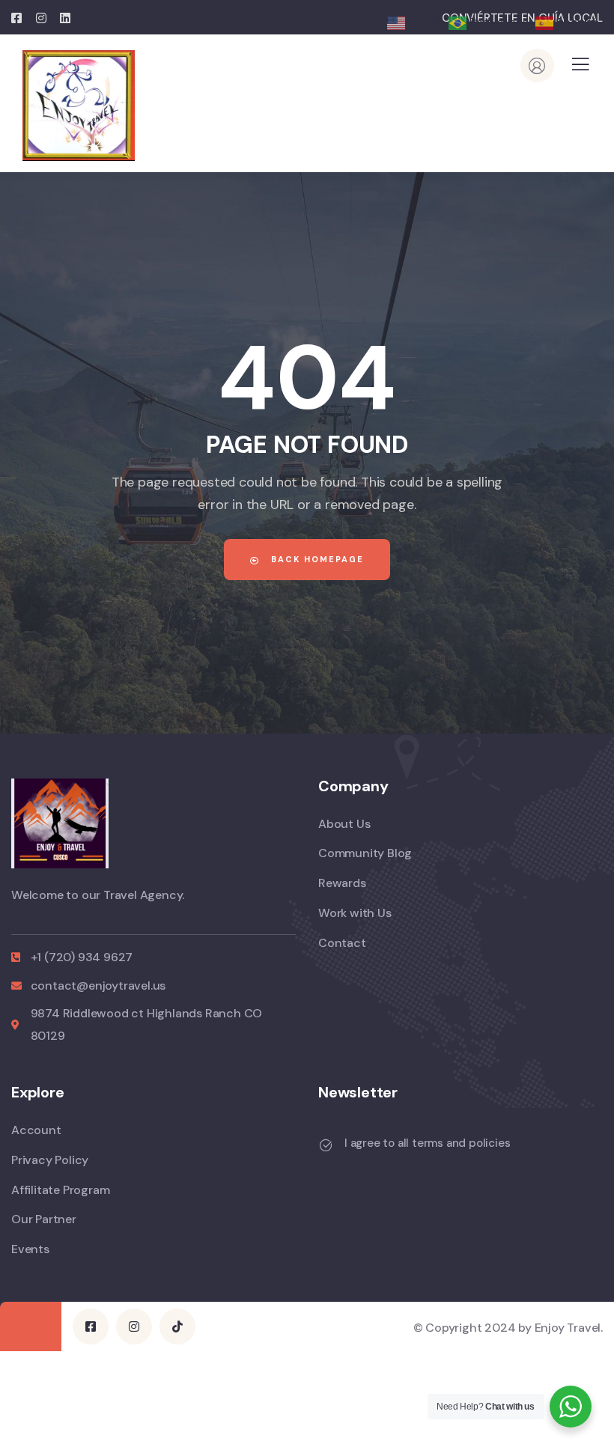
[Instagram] (134, 1326)
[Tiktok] (177, 1326)
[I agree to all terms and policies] (325, 1145)
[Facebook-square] (91, 1326)
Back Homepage (315, 559)
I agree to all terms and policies (427, 1143)
